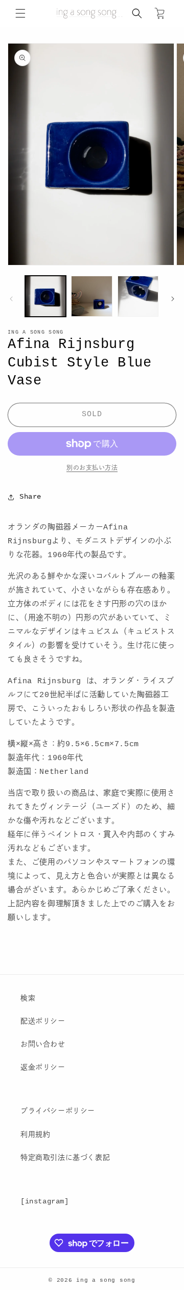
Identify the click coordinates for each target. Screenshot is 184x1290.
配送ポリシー (42, 1021)
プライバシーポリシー (57, 1111)
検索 (27, 998)
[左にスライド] (11, 299)
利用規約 (35, 1135)
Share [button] (30, 497)
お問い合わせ (42, 1044)
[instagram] (44, 1201)
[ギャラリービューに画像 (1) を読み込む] (45, 296)
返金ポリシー (42, 1067)
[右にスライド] (173, 299)
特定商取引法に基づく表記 (65, 1158)
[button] (20, 13)
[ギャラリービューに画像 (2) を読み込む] (91, 296)
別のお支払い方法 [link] (92, 468)
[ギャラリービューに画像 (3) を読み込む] (138, 296)
